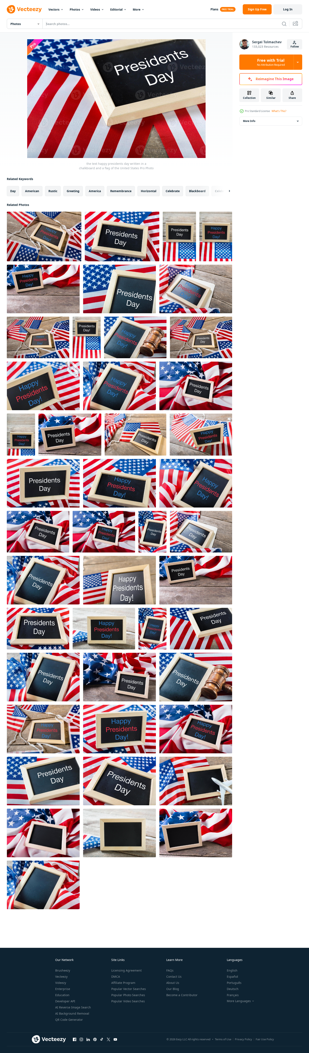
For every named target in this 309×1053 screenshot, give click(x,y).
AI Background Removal (72, 1013)
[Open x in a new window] (108, 1039)
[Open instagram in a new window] (81, 1039)
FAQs (170, 970)
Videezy (60, 983)
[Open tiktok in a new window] (101, 1039)
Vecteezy (61, 977)
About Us (172, 983)
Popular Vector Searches (128, 989)
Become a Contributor (182, 995)
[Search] (284, 23)
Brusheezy (62, 970)
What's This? (279, 111)
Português (234, 983)
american (32, 191)
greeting (73, 191)
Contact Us (174, 977)
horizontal (148, 191)
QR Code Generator (69, 1020)
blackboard (197, 191)
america (95, 191)
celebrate (173, 191)
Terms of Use (223, 1039)
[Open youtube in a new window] (115, 1039)
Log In (287, 9)
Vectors (53, 9)
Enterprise (62, 989)
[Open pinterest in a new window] (95, 1039)
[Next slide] (226, 191)
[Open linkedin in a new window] (88, 1039)
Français (233, 995)
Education (62, 995)
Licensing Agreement (126, 970)
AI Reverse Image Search (73, 1007)
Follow (295, 46)
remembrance (120, 191)
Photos (75, 9)
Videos (95, 9)
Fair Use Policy (265, 1039)
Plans (214, 9)
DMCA (115, 977)
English (232, 970)
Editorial (116, 9)
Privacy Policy (243, 1039)
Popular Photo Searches (128, 995)
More (136, 9)
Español (232, 977)
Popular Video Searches (128, 1001)
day (13, 191)
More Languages (239, 1001)
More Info (249, 121)
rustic (52, 191)
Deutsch (232, 989)
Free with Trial (271, 62)
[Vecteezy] (24, 9)
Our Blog (172, 989)
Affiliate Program (123, 983)
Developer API (65, 1001)
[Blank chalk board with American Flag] (195, 781)
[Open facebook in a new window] (74, 1039)
